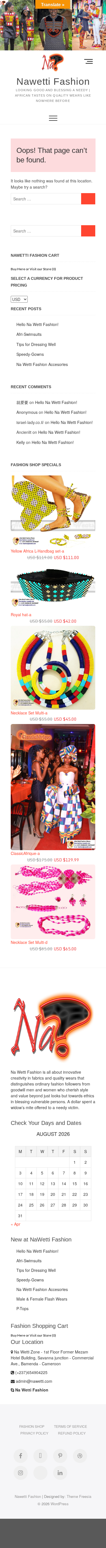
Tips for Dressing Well (36, 344)
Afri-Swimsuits (29, 334)
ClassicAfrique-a (25, 853)
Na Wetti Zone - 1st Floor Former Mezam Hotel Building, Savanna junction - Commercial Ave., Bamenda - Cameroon (52, 1357)
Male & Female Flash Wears (41, 1299)
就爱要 (22, 402)
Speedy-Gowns (30, 354)
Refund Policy (72, 1433)
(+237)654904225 (30, 1372)
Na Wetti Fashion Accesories (42, 364)
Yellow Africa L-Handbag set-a (37, 551)
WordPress (60, 1503)
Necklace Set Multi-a (29, 713)
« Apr (15, 1224)
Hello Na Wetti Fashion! (37, 324)
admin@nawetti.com (33, 1381)
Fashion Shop (31, 1426)
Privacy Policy (34, 1433)
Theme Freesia (79, 1496)
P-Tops (22, 1308)
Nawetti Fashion (53, 81)
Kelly (20, 442)
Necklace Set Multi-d (29, 942)
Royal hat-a (21, 614)
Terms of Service (70, 1426)
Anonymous (27, 412)
